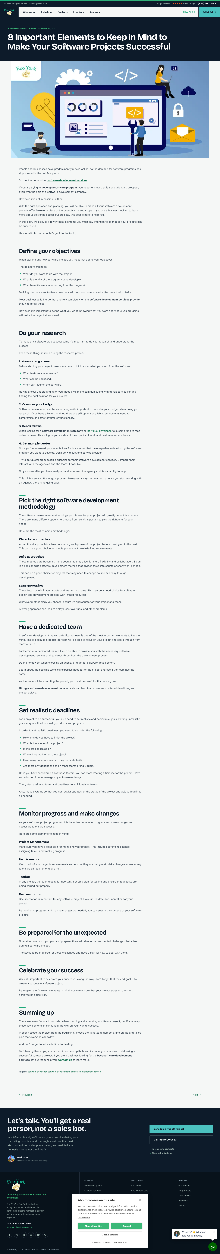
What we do (30, 12)
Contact (182, 1205)
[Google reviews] (45, 1235)
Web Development (93, 1185)
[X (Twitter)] (31, 1235)
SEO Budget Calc (139, 1190)
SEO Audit (136, 1185)
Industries (47, 12)
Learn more (84, 1217)
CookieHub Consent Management (115, 1242)
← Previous (25, 1094)
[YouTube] (38, 1235)
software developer (37, 1071)
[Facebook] (9, 1235)
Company (95, 12)
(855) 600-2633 (207, 3)
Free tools (79, 12)
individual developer (99, 430)
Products (63, 12)
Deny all (126, 1226)
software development (59, 1071)
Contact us (65, 1059)
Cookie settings (110, 1234)
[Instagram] (16, 1235)
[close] (140, 1199)
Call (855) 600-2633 (165, 1139)
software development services (67, 180)
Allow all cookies (93, 1226)
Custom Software (92, 1190)
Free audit (189, 12)
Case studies (184, 1195)
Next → (197, 1094)
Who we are (183, 1185)
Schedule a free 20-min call (169, 1128)
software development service (86, 1071)
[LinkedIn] (24, 1235)
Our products (184, 1190)
